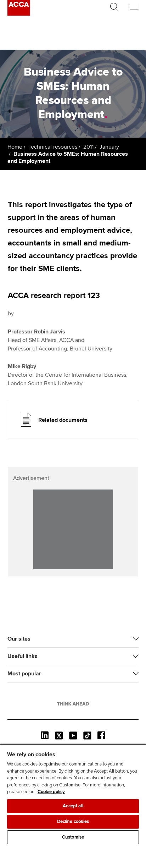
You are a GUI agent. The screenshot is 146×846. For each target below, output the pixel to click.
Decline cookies (73, 821)
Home (14, 146)
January (109, 146)
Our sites (18, 638)
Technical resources (52, 146)
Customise (73, 837)
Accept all (73, 806)
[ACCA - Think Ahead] (18, 13)
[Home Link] (73, 703)
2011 (88, 146)
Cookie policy (51, 792)
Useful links (22, 656)
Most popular (24, 673)
